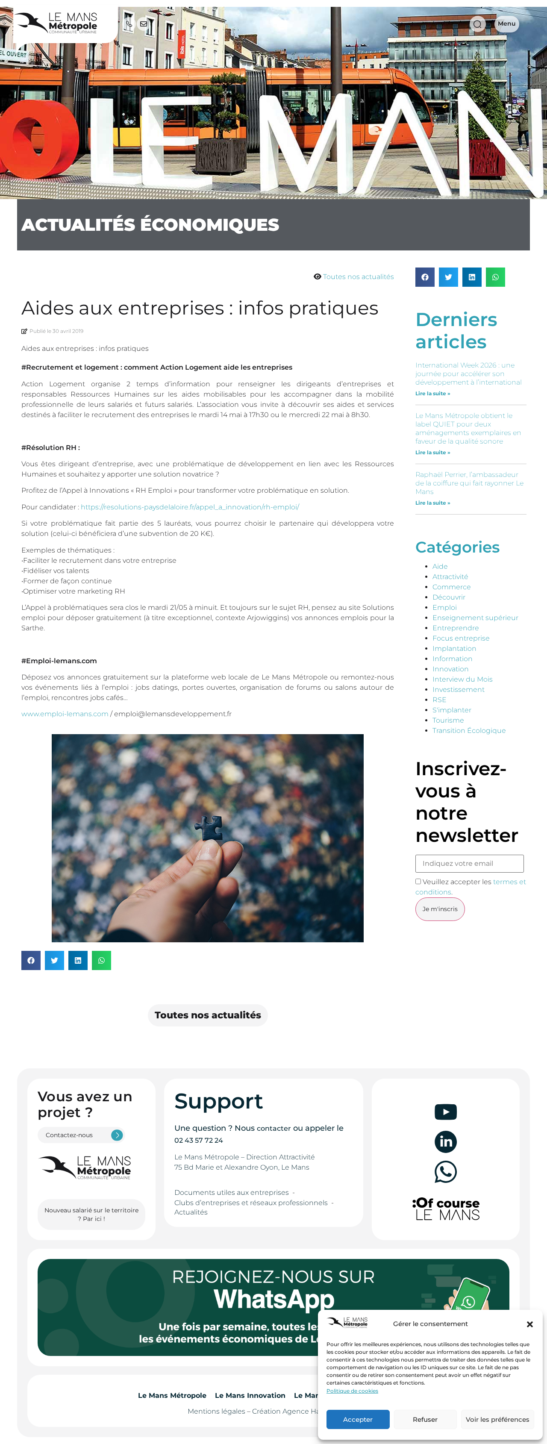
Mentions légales (216, 1411)
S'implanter (451, 710)
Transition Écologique (469, 730)
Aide (440, 566)
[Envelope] (143, 24)
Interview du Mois (462, 679)
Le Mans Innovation (250, 1395)
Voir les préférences (497, 1419)
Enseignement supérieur (475, 618)
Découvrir (448, 597)
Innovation (450, 669)
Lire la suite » (432, 393)
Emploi (444, 607)
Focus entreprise (461, 638)
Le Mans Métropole (172, 1395)
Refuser (425, 1419)
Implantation (454, 648)
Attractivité (450, 577)
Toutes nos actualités (358, 277)
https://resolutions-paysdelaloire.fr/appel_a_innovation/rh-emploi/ (190, 507)
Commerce (451, 587)
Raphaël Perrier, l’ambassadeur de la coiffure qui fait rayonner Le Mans (469, 483)
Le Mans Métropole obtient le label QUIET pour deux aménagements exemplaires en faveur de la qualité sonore (468, 428)
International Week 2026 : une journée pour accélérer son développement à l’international (468, 373)
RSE (439, 700)
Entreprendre (455, 628)
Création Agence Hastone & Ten (305, 1411)
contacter (274, 1128)
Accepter (358, 1419)
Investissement (458, 689)
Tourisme (448, 720)
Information (452, 659)
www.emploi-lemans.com (65, 714)
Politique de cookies (352, 1391)
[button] (530, 1324)
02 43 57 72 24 (198, 1140)
